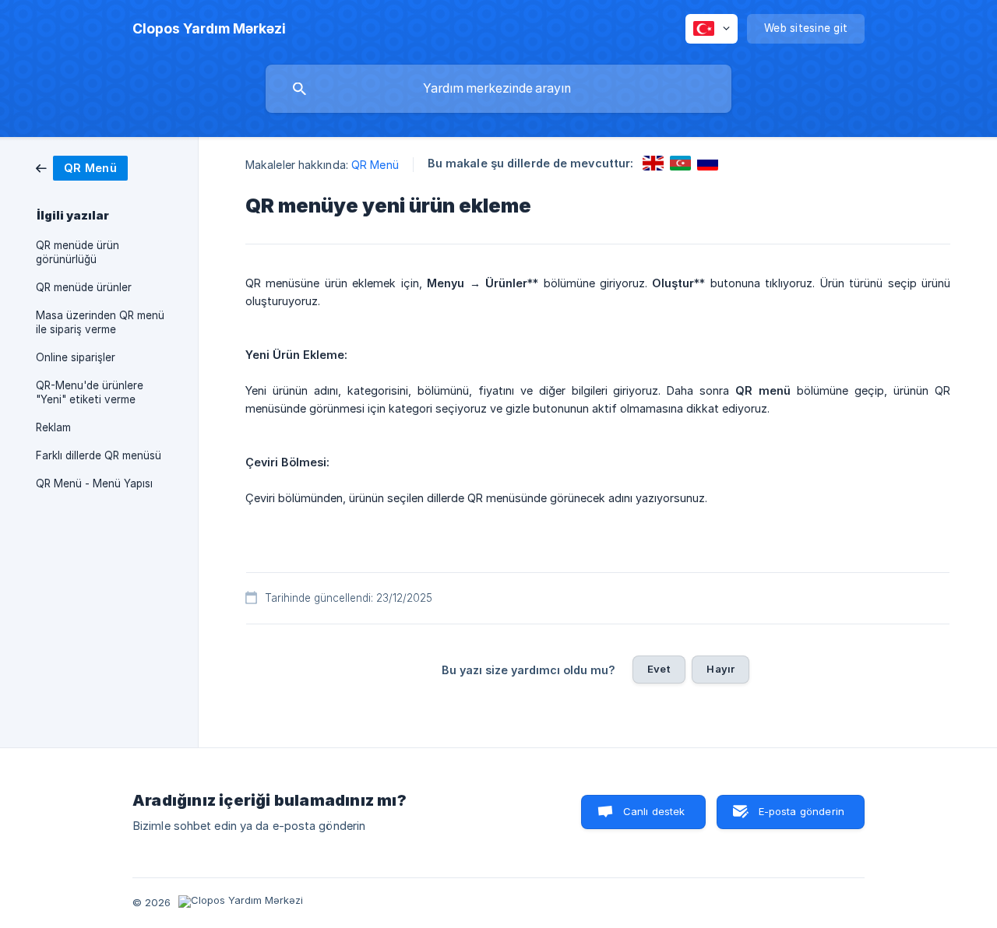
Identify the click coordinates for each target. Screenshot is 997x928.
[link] (82, 167)
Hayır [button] (720, 669)
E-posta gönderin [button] (801, 811)
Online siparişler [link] (75, 357)
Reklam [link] (53, 427)
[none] (209, 29)
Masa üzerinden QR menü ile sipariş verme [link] (100, 322)
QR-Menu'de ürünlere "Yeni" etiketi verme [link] (89, 392)
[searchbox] (498, 89)
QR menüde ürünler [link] (84, 287)
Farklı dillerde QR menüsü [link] (98, 455)
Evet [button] (659, 669)
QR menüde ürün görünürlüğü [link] (77, 252)
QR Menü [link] (375, 164)
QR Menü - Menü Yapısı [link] (94, 483)
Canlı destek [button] (654, 811)
